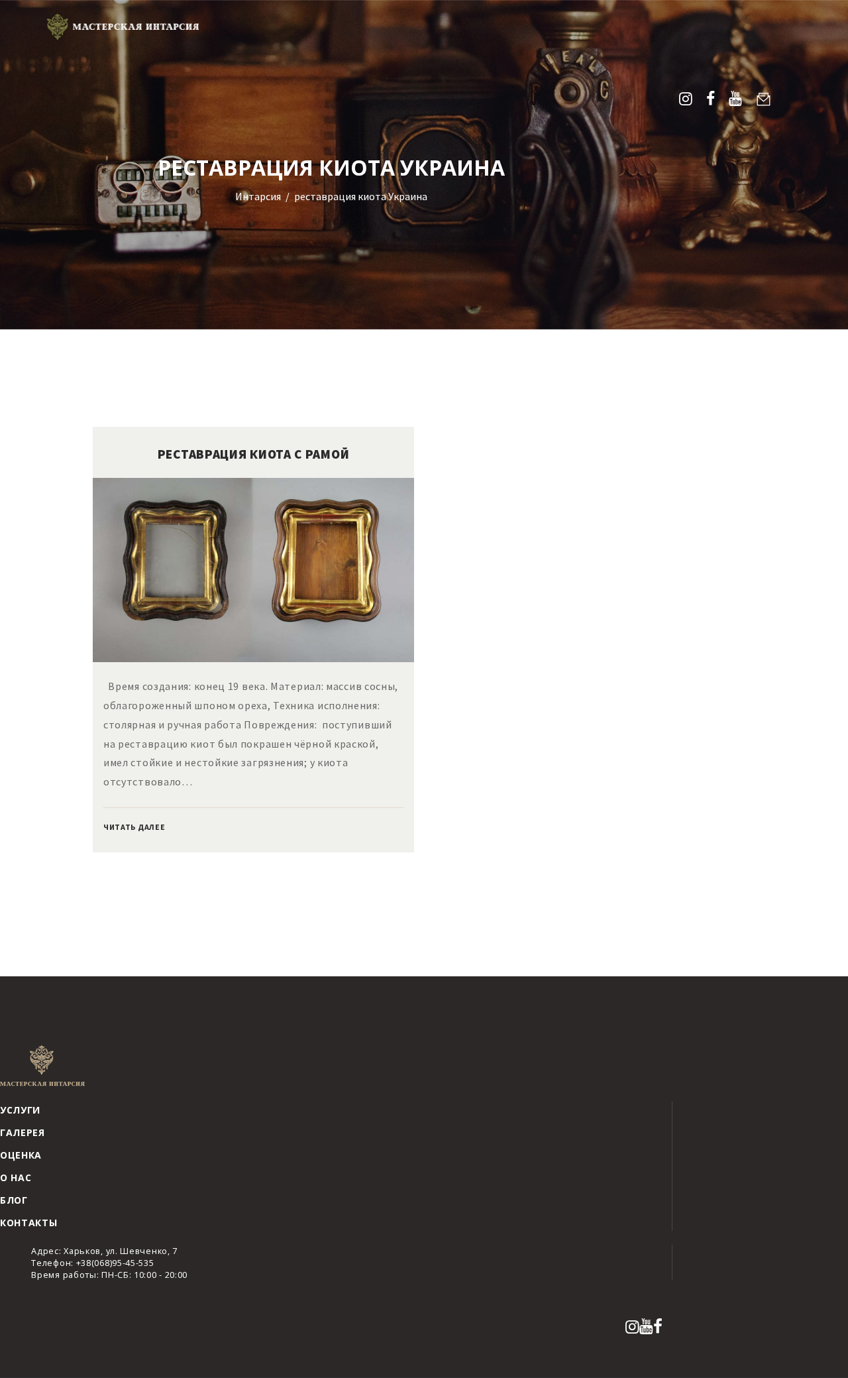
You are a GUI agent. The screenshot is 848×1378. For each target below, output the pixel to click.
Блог (14, 1200)
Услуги (20, 1110)
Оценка (21, 1155)
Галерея (22, 1132)
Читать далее (134, 827)
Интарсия (258, 196)
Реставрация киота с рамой (254, 454)
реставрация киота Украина (360, 196)
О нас (16, 1177)
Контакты (29, 1222)
